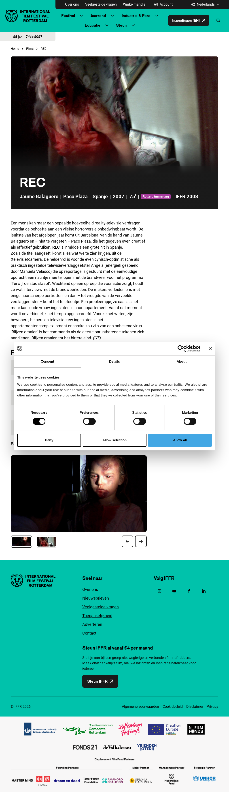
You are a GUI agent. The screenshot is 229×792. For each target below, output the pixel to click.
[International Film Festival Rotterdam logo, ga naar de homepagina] (27, 16)
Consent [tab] (47, 361)
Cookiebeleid (173, 706)
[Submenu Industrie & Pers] (156, 16)
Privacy (212, 706)
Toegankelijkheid (97, 615)
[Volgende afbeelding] (141, 541)
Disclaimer (194, 706)
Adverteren (92, 624)
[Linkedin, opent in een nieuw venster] (203, 591)
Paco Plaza (75, 196)
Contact (89, 633)
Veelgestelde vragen (101, 4)
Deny (49, 440)
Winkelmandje (134, 4)
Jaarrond (98, 15)
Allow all (180, 440)
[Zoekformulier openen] (218, 20)
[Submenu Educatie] (106, 25)
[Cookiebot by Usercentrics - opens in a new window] (180, 348)
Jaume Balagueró (39, 196)
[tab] (21, 542)
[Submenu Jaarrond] (112, 16)
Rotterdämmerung (156, 196)
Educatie (92, 25)
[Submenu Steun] (133, 25)
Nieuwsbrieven (95, 598)
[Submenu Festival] (81, 16)
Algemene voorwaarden (140, 706)
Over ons (72, 4)
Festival (68, 15)
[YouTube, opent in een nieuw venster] (174, 591)
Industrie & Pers (136, 15)
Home (15, 48)
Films (30, 48)
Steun (121, 25)
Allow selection (114, 440)
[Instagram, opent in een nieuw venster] (159, 591)
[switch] (89, 421)
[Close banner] (210, 348)
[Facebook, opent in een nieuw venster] (189, 591)
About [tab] (182, 361)
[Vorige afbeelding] (127, 541)
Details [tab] (114, 361)
